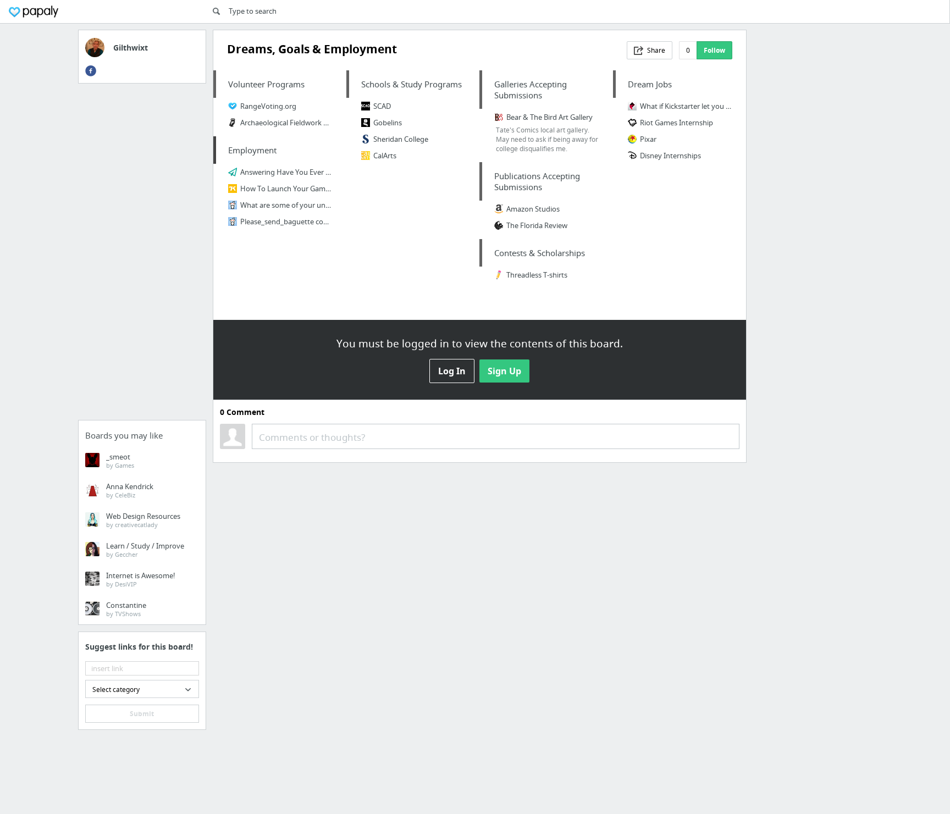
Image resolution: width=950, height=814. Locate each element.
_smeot (120, 460)
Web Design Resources (143, 520)
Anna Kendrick (129, 490)
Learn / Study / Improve (145, 549)
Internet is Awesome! (140, 579)
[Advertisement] (142, 255)
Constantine (126, 609)
